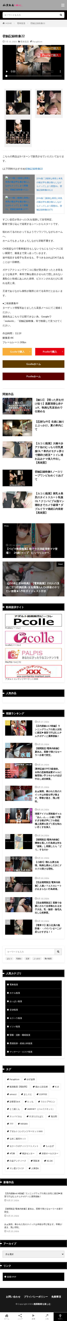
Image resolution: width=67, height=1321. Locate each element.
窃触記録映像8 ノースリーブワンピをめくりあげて (49, 475)
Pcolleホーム (33, 376)
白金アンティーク (18, 1160)
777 (11, 1123)
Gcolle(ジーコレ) (13, 645)
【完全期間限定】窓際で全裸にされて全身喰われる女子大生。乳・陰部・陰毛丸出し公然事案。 (48, 907)
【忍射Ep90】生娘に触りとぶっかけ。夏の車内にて (49, 425)
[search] (61, 15)
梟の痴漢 (48, 958)
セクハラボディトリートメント (24, 1146)
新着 (33, 1319)
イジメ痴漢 (15, 1026)
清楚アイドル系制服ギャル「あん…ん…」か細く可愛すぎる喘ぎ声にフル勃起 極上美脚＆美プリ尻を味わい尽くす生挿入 (48, 820)
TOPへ (60, 1319)
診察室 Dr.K (15, 1101)
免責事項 (56, 1296)
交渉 (27, 958)
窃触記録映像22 (37, 23)
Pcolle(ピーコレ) (12, 628)
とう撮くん (15, 1109)
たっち (30, 1101)
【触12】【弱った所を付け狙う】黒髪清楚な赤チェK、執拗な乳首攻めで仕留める (49, 405)
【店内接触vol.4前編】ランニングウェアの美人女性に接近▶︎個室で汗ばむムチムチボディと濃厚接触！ (48, 730)
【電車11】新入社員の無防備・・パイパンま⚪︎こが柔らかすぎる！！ (48, 928)
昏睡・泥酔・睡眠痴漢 (20, 1035)
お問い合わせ (13, 1296)
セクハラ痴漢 (16, 1018)
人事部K (35, 1168)
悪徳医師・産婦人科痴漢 (21, 1043)
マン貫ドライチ (17, 1168)
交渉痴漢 (14, 1009)
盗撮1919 (11, 1276)
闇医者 (36, 1160)
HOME (8, 23)
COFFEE (43, 1094)
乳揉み (18, 958)
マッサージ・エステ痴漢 (21, 1051)
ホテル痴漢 (15, 993)
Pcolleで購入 (50, 351)
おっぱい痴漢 (16, 1001)
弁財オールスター (50, 1153)
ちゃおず (50, 1146)
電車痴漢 (21, 23)
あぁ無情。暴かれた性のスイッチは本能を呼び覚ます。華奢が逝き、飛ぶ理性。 (48, 796)
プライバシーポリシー (36, 1296)
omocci (13, 1094)
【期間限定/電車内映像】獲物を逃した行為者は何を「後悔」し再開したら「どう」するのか (48, 844)
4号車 (12, 1153)
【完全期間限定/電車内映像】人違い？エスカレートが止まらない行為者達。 (48, 885)
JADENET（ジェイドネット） (40, 1109)
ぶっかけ (37, 958)
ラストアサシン (48, 1101)
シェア (20, 1319)
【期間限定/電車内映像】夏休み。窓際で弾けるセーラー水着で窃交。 (48, 751)
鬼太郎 (54, 1116)
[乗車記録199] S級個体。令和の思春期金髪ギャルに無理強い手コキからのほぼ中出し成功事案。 (48, 773)
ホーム (6, 1319)
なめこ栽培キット (18, 1138)
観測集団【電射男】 (19, 1086)
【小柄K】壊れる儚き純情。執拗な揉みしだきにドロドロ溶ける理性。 (48, 865)
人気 (47, 1319)
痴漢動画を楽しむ (42, 1304)
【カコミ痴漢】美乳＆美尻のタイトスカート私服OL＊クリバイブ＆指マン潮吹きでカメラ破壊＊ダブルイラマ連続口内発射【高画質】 (49, 503)
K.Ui (57, 1086)
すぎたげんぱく (36, 1116)
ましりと (28, 1094)
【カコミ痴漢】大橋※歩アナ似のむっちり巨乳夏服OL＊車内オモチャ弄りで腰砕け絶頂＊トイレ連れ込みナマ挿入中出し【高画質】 (49, 453)
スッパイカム (16, 1116)
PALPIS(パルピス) (13, 662)
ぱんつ (9, 958)
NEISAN (24, 1123)
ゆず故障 (31, 1079)
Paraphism (37, 41)
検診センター (28, 1153)
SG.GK (50, 1160)
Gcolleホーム (33, 363)
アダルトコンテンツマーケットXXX (21, 679)
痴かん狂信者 (41, 1086)
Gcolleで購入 (17, 351)
